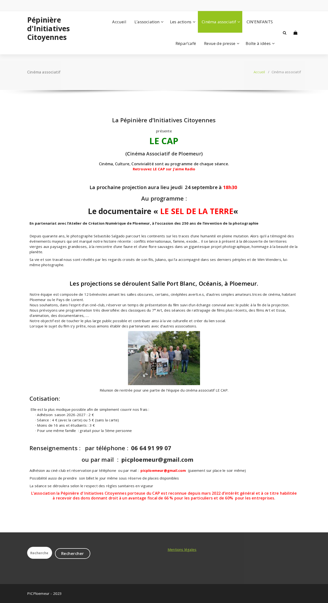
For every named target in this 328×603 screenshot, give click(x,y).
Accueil (119, 22)
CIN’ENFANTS (260, 22)
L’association (147, 22)
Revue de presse (219, 43)
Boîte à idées (258, 43)
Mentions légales (182, 549)
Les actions (180, 22)
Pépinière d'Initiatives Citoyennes (48, 29)
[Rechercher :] (39, 553)
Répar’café (186, 43)
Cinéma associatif (219, 22)
